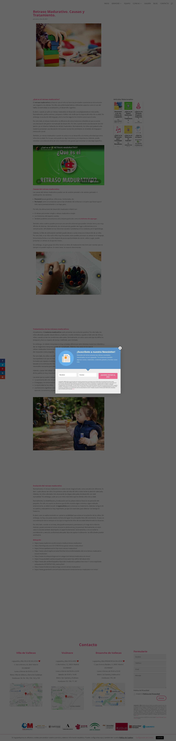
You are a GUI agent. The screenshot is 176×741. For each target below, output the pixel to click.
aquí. (73, 389)
